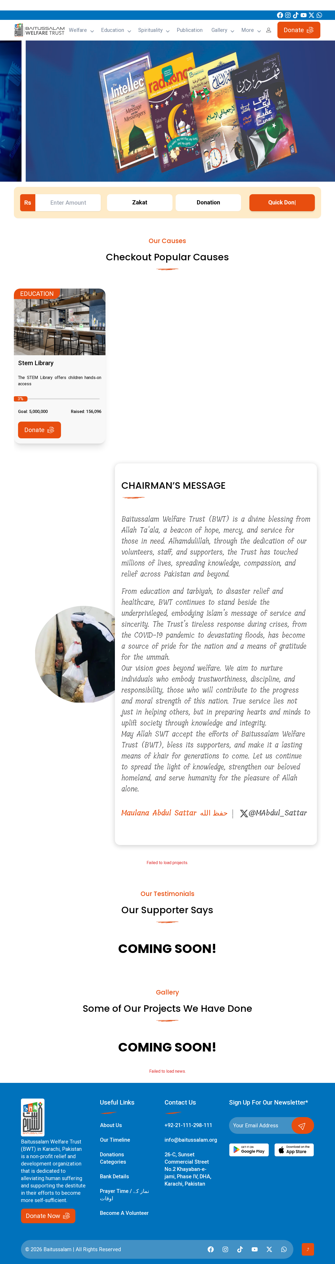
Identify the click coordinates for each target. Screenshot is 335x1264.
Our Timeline (115, 1140)
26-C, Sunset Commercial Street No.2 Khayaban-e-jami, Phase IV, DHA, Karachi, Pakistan (188, 1169)
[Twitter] (311, 15)
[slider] (20, 398)
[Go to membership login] (268, 30)
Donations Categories (113, 1158)
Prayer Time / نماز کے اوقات (124, 1195)
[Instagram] (288, 15)
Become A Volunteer (124, 1213)
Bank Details (114, 1176)
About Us (111, 1125)
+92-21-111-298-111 (188, 1125)
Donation (208, 202)
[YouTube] (303, 15)
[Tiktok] (296, 15)
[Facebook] (280, 15)
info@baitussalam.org (191, 1140)
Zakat (139, 202)
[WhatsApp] (319, 15)
